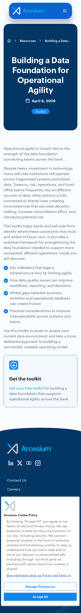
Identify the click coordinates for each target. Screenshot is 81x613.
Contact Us (16, 480)
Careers (13, 489)
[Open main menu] (64, 10)
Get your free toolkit (26, 388)
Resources (28, 40)
